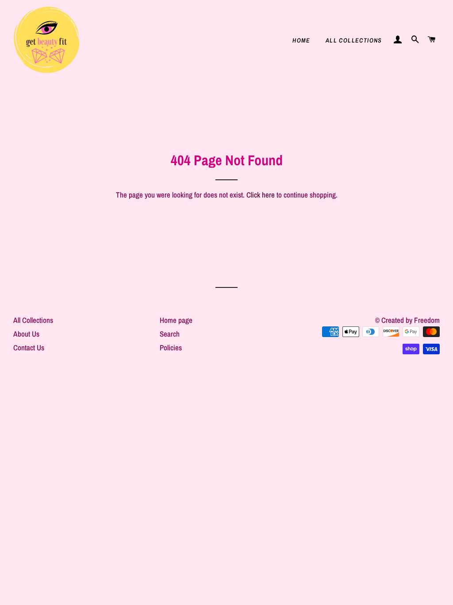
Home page (176, 320)
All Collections (354, 40)
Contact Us (28, 347)
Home (301, 40)
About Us (26, 334)
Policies (171, 347)
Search (170, 334)
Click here (260, 195)
